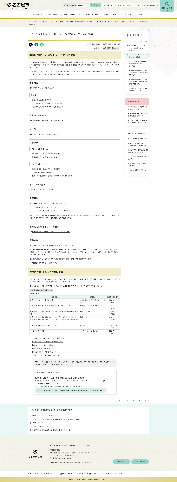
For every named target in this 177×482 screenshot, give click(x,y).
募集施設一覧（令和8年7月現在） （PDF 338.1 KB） (51, 231)
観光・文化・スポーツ (111, 14)
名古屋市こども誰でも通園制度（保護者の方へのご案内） (138, 151)
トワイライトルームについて (41, 426)
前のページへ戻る (125, 400)
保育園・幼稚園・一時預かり (84, 21)
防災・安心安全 (36, 14)
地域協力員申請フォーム (44, 263)
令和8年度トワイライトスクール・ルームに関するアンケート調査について (138, 48)
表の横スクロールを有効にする (41, 290)
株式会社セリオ (41, 345)
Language (151, 5)
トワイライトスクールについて (138, 41)
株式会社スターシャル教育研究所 (47, 341)
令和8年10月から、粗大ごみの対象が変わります (137, 108)
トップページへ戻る (142, 400)
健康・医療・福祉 (92, 14)
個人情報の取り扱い (67, 474)
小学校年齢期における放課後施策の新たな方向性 (138, 89)
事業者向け (141, 14)
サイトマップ (34, 474)
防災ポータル (82, 5)
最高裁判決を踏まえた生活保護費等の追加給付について (138, 114)
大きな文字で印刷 (110, 48)
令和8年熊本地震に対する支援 (137, 139)
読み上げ (121, 5)
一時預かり (99, 21)
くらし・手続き (53, 14)
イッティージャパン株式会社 (46, 355)
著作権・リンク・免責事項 (87, 474)
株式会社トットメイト (43, 348)
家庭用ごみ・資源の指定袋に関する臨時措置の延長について (137, 121)
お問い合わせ (140, 461)
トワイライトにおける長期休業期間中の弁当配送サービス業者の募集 (138, 64)
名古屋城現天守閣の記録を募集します (138, 158)
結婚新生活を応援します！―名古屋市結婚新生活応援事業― (138, 144)
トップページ (42, 21)
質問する (97, 5)
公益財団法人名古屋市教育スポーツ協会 (50, 338)
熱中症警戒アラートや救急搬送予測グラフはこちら (137, 164)
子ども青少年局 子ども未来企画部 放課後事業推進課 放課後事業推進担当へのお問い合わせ (72, 390)
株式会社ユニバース (43, 352)
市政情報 (128, 14)
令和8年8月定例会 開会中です (138, 170)
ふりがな (109, 5)
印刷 (95, 48)
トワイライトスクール (112, 21)
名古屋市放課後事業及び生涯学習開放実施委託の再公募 (52, 430)
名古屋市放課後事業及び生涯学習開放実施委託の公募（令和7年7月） (138, 73)
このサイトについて (49, 474)
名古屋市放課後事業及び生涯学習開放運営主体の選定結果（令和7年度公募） (138, 82)
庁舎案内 (121, 461)
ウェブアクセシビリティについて (111, 474)
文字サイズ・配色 (135, 5)
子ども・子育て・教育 (72, 14)
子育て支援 (69, 21)
